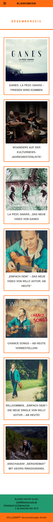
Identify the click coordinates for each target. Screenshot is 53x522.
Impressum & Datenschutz (17, 505)
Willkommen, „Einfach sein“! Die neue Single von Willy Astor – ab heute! (26, 410)
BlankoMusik (26, 3)
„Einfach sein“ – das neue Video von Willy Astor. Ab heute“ (26, 281)
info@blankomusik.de (26, 502)
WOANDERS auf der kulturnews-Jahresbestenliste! (26, 152)
